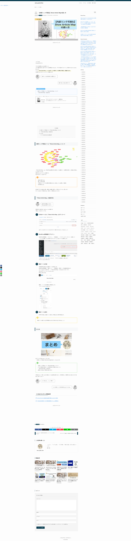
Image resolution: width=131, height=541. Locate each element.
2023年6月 (83, 123)
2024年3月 (83, 110)
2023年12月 (84, 114)
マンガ (82, 233)
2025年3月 (83, 95)
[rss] (94, 0)
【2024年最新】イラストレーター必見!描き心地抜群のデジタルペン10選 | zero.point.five (88, 65)
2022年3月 (83, 142)
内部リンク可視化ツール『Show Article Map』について (51, 130)
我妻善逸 (87, 238)
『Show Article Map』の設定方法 (47, 131)
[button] (38, 429)
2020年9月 (83, 176)
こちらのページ (42, 217)
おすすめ (89, 224)
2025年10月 (84, 89)
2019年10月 (84, 197)
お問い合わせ (68, 537)
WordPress (45, 15)
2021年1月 (83, 167)
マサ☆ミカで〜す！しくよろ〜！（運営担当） (54, 99)
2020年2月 (83, 189)
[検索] (95, 0)
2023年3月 (83, 127)
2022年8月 (83, 131)
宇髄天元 (87, 236)
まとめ (42, 133)
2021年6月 (83, 157)
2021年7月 (83, 155)
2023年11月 (84, 116)
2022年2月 (83, 144)
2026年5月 (83, 78)
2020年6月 (83, 182)
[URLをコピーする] (74, 429)
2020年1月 (83, 191)
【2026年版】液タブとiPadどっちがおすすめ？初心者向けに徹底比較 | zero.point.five (88, 43)
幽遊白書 (90, 236)
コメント (38, 498)
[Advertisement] (56, 50)
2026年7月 (83, 74)
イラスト (83, 209)
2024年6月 (83, 108)
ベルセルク (86, 231)
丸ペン (89, 233)
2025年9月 (83, 91)
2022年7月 (83, 133)
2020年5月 (83, 184)
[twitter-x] (49, 448)
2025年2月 (83, 97)
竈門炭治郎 (86, 241)
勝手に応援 (84, 216)
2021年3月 (83, 163)
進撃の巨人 (86, 243)
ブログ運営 (40, 15)
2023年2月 (83, 129)
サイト (37, 520)
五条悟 (92, 233)
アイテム (83, 207)
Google (82, 223)
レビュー (83, 214)
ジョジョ (88, 228)
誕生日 (82, 243)
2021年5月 (83, 159)
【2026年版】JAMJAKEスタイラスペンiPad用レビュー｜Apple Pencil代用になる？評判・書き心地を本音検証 (88, 58)
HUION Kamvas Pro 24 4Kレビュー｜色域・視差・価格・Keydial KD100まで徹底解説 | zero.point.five (88, 48)
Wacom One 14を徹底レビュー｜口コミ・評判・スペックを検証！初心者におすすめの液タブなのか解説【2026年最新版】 (88, 23)
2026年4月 (83, 80)
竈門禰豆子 (91, 241)
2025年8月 (83, 93)
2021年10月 (84, 148)
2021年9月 (83, 150)
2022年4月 (83, 140)
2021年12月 (84, 146)
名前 (37, 512)
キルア (82, 228)
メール (38, 516)
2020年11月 (84, 172)
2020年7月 (83, 180)
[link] (47, 448)
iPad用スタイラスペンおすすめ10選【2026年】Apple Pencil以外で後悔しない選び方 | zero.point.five (88, 60)
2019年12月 (84, 193)
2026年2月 (83, 84)
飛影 (89, 243)
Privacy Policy (63, 537)
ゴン (85, 228)
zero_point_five (40, 450)
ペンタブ (90, 231)
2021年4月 (83, 161)
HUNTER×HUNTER (90, 223)
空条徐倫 (82, 241)
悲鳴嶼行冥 (82, 238)
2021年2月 (83, 165)
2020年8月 (83, 178)
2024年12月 (84, 101)
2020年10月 (84, 174)
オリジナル (91, 226)
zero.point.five (39, 3)
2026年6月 (83, 76)
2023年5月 (83, 125)
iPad (81, 224)
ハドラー (82, 231)
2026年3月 (83, 82)
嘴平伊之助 (82, 236)
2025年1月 (83, 99)
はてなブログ (83, 226)
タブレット (92, 228)
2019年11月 (84, 195)
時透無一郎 (91, 238)
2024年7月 (83, 106)
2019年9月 (83, 199)
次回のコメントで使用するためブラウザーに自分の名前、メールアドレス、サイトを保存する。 (53, 524)
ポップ (94, 231)
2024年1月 (83, 112)
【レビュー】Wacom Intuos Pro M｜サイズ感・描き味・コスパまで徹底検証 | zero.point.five (88, 53)
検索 (95, 12)
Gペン (85, 223)
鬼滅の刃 (92, 243)
